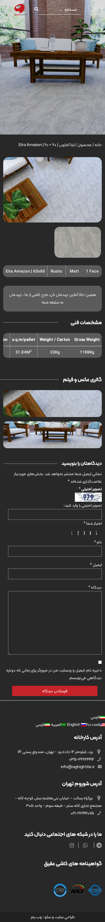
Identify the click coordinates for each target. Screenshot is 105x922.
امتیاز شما (92, 523)
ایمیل (96, 564)
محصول (85, 144)
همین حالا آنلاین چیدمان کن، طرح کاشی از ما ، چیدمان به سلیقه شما (52, 298)
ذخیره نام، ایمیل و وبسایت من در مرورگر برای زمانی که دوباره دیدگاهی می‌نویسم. (54, 674)
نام (98, 542)
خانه (98, 144)
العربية (55, 724)
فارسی (95, 716)
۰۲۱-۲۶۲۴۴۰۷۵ (83, 813)
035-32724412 (82, 759)
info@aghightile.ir (78, 766)
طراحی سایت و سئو (59, 916)
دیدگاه (95, 587)
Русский (83, 724)
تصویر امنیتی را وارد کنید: (83, 505)
